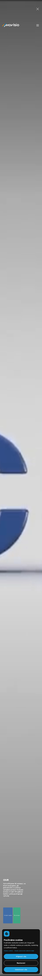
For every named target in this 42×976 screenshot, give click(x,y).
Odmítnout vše (21, 970)
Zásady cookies (8, 950)
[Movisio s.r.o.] (11, 25)
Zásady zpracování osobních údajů (24, 950)
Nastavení (21, 963)
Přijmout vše (21, 956)
